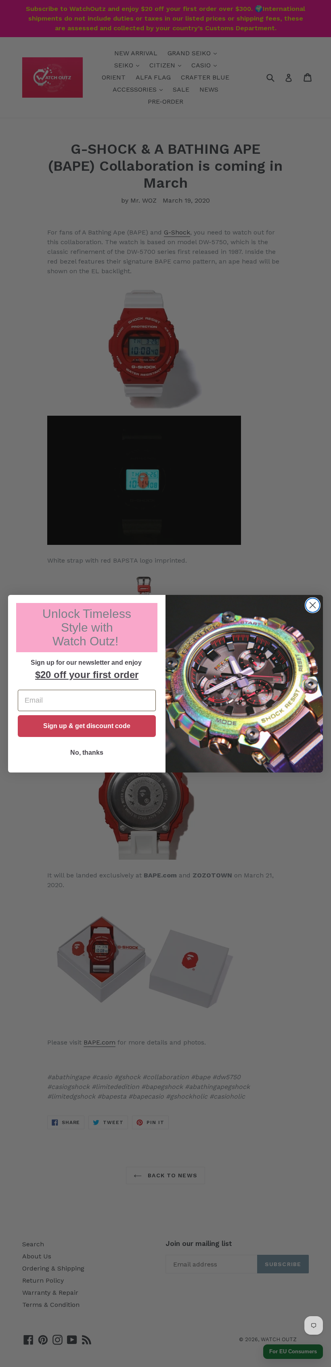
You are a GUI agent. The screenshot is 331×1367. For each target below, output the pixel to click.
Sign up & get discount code (86, 725)
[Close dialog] (313, 605)
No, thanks (86, 752)
